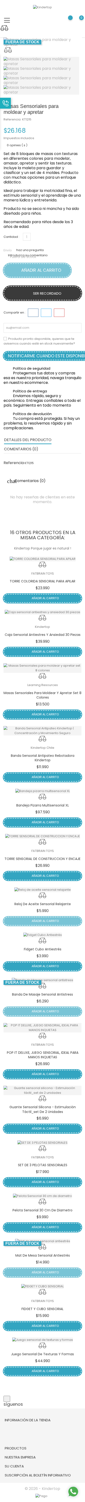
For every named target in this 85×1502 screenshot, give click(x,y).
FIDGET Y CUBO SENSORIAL (42, 1309)
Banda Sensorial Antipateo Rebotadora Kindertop (42, 758)
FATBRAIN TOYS (42, 573)
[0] (77, 21)
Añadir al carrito (40, 270)
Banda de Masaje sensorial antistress (42, 994)
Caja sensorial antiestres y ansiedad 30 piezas (43, 634)
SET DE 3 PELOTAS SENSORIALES (42, 1165)
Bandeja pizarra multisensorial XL (42, 805)
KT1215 (26, 119)
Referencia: (12, 119)
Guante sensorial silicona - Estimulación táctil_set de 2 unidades (42, 1109)
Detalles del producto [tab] (27, 440)
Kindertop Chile (42, 747)
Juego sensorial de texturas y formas (42, 1354)
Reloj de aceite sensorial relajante (42, 904)
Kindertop (42, 627)
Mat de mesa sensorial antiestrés (42, 1255)
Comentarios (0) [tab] (21, 449)
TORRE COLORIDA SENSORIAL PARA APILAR (42, 581)
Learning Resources (42, 685)
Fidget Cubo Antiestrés (42, 949)
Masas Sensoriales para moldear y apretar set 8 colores (42, 695)
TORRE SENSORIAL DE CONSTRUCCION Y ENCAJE (42, 858)
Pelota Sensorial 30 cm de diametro (42, 1210)
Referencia (14, 463)
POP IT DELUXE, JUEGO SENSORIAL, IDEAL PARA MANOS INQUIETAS (42, 1055)
